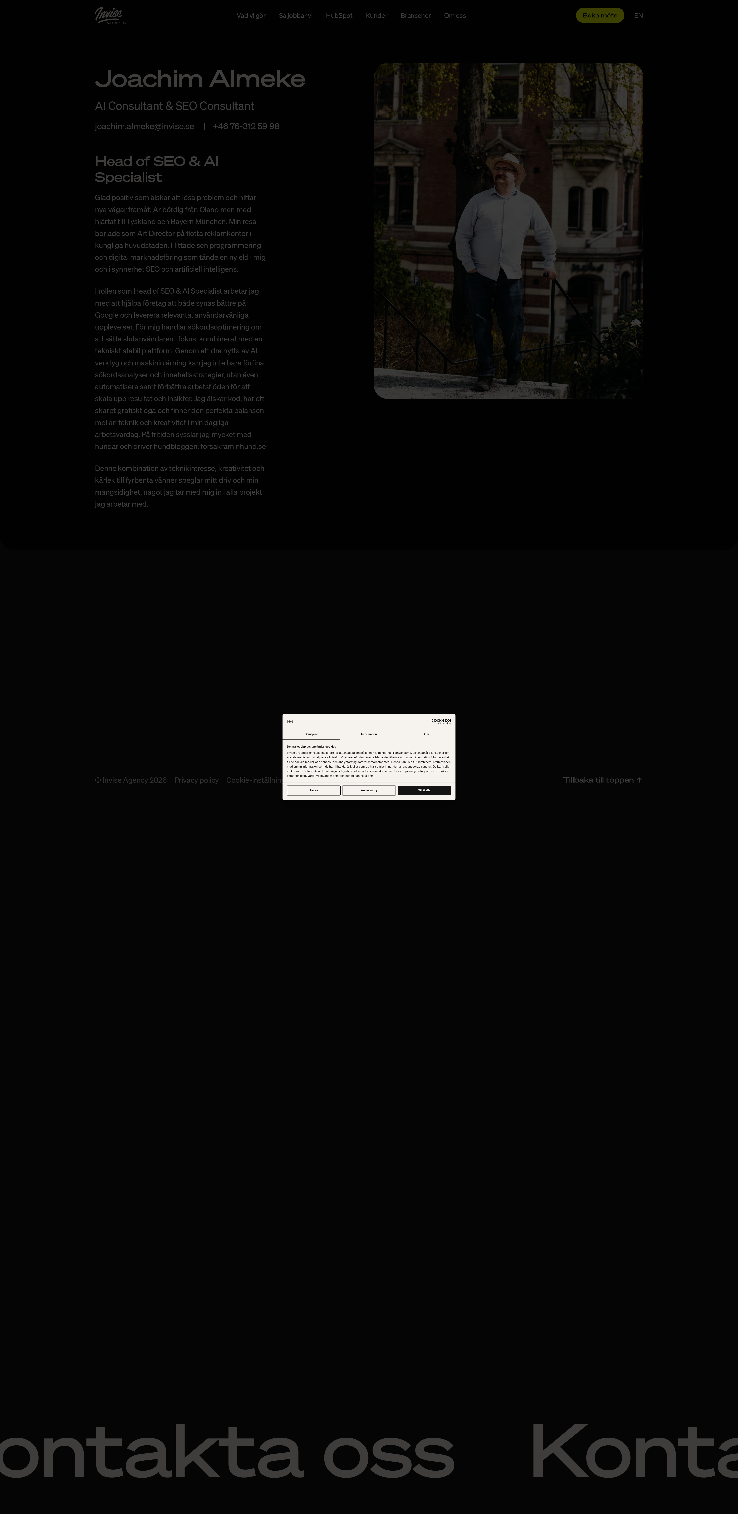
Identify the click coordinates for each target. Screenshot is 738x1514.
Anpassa (367, 790)
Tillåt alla (424, 790)
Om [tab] (426, 734)
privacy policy (415, 771)
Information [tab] (369, 734)
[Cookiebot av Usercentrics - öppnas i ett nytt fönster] (434, 721)
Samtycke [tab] (311, 734)
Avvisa (313, 790)
